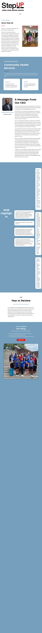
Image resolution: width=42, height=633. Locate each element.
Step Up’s (15, 304)
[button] (20, 14)
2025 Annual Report (23, 304)
